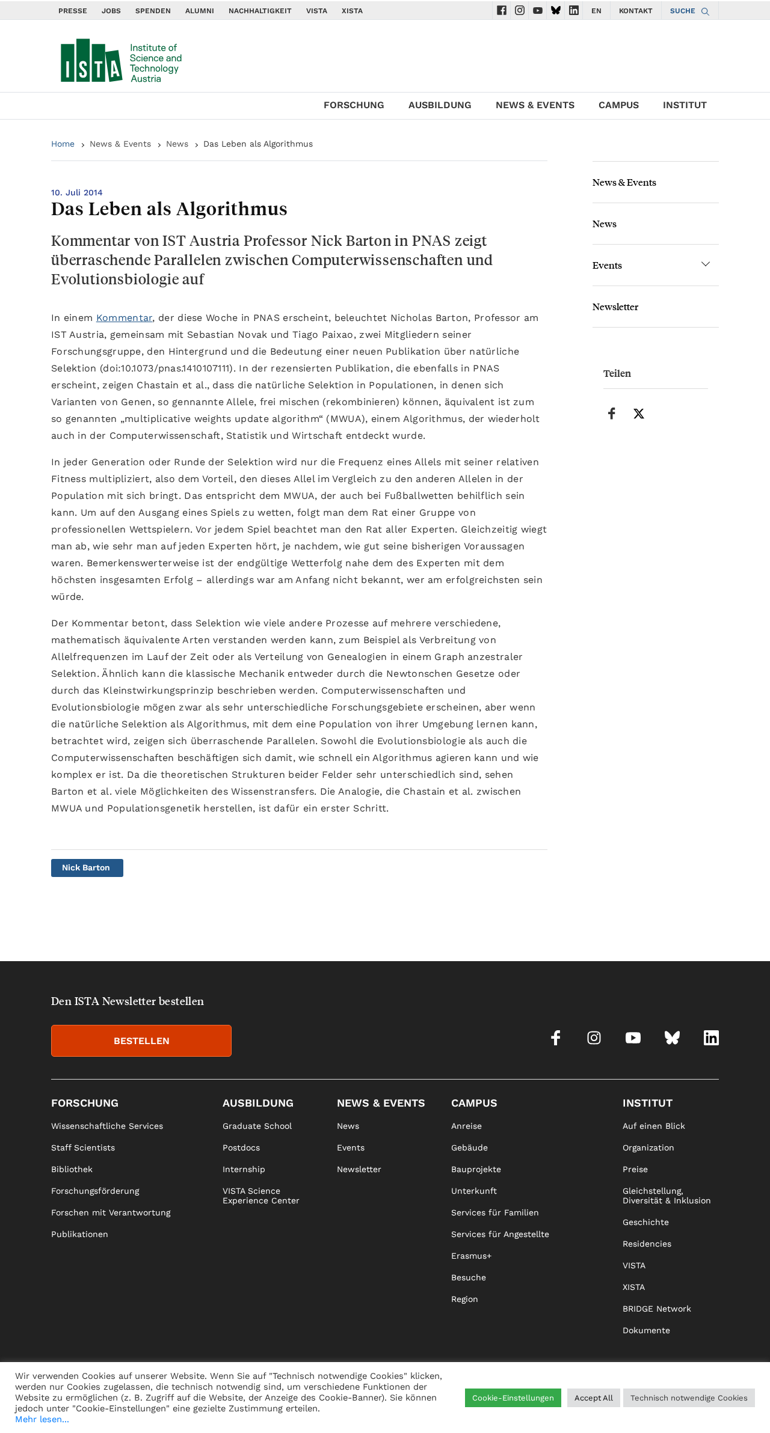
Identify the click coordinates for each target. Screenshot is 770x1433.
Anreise (466, 1126)
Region (464, 1299)
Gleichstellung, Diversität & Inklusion (667, 1195)
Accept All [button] (593, 1397)
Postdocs (241, 1147)
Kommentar (124, 317)
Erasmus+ (471, 1255)
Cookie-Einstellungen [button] (513, 1397)
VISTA (316, 11)
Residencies (647, 1243)
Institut (685, 105)
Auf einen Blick (654, 1126)
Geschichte (646, 1222)
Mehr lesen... (42, 1419)
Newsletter (615, 306)
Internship (244, 1169)
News (177, 143)
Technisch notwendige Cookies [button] (689, 1397)
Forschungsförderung (95, 1191)
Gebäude (469, 1147)
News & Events (535, 105)
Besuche (468, 1277)
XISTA (352, 11)
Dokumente (646, 1330)
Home (63, 143)
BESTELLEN (142, 1040)
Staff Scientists (83, 1147)
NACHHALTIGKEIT (260, 11)
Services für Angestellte (500, 1234)
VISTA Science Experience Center (261, 1195)
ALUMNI (199, 11)
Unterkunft (474, 1191)
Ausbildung (440, 105)
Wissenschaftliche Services (107, 1126)
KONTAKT (636, 11)
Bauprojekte (476, 1169)
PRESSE (72, 11)
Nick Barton (86, 867)
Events (607, 264)
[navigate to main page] (120, 58)
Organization (648, 1147)
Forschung (354, 105)
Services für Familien (495, 1212)
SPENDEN (153, 11)
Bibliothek (72, 1169)
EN (596, 11)
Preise (635, 1169)
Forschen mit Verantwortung (110, 1212)
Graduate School (257, 1126)
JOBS (111, 11)
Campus (619, 105)
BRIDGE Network (657, 1308)
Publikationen (79, 1234)
